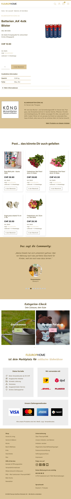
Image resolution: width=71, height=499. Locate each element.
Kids (7, 450)
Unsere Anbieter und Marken (45, 440)
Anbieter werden (41, 443)
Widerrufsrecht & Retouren (14, 471)
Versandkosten (9, 53)
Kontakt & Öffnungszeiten (14, 464)
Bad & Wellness (10, 447)
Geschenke (9, 454)
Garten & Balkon (11, 440)
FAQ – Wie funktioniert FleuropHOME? (18, 474)
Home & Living (10, 436)
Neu (7, 457)
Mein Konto (9, 478)
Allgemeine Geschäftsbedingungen (47, 447)
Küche (7, 443)
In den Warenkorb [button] (11, 188)
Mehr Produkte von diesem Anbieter (58, 123)
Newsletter (9, 481)
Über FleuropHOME (42, 436)
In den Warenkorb (19, 67)
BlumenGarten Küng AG (10, 16)
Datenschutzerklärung (43, 450)
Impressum (39, 457)
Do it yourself (9, 11)
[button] (26, 288)
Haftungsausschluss (42, 454)
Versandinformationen (13, 467)
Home (3, 11)
